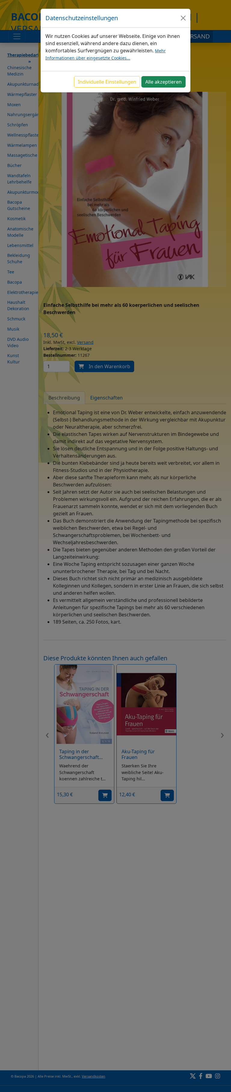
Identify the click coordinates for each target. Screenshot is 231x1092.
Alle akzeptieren (163, 82)
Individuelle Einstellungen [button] (107, 82)
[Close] (183, 18)
